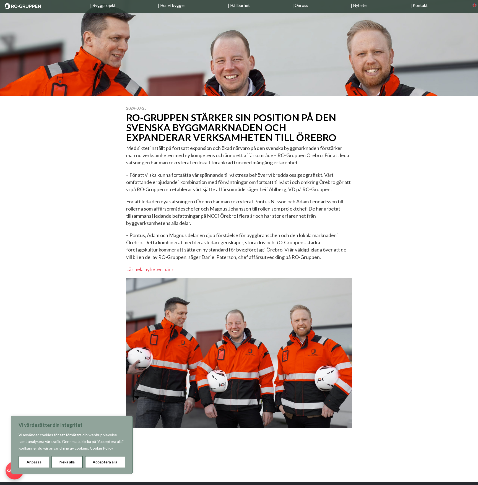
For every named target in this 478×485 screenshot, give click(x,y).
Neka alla (67, 462)
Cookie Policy (101, 448)
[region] (72, 445)
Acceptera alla (105, 462)
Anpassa (34, 462)
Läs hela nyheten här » (150, 269)
